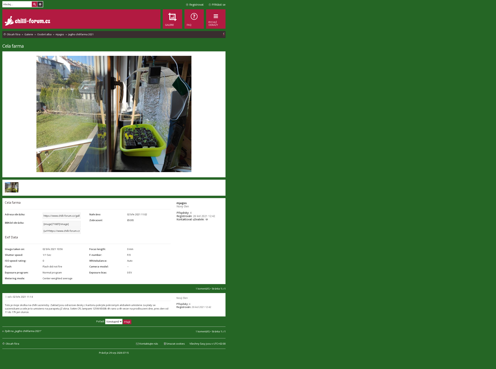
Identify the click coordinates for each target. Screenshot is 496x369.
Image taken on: (15, 249)
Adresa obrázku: (15, 214)
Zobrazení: (96, 220)
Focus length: (97, 249)
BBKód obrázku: (14, 222)
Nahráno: (95, 214)
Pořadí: (100, 321)
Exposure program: (16, 272)
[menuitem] (194, 19)
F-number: (95, 255)
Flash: (8, 266)
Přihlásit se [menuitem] (219, 4)
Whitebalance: (98, 260)
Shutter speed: (14, 255)
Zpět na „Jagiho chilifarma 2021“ (23, 331)
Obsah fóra (12, 343)
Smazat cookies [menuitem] (175, 343)
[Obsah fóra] (28, 21)
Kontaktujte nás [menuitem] (149, 343)
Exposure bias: (98, 272)
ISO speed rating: (15, 260)
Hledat (34, 4)
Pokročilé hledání (40, 4)
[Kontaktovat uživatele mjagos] (206, 219)
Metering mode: (15, 278)
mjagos (182, 203)
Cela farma (13, 46)
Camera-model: (98, 266)
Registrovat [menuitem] (196, 4)
